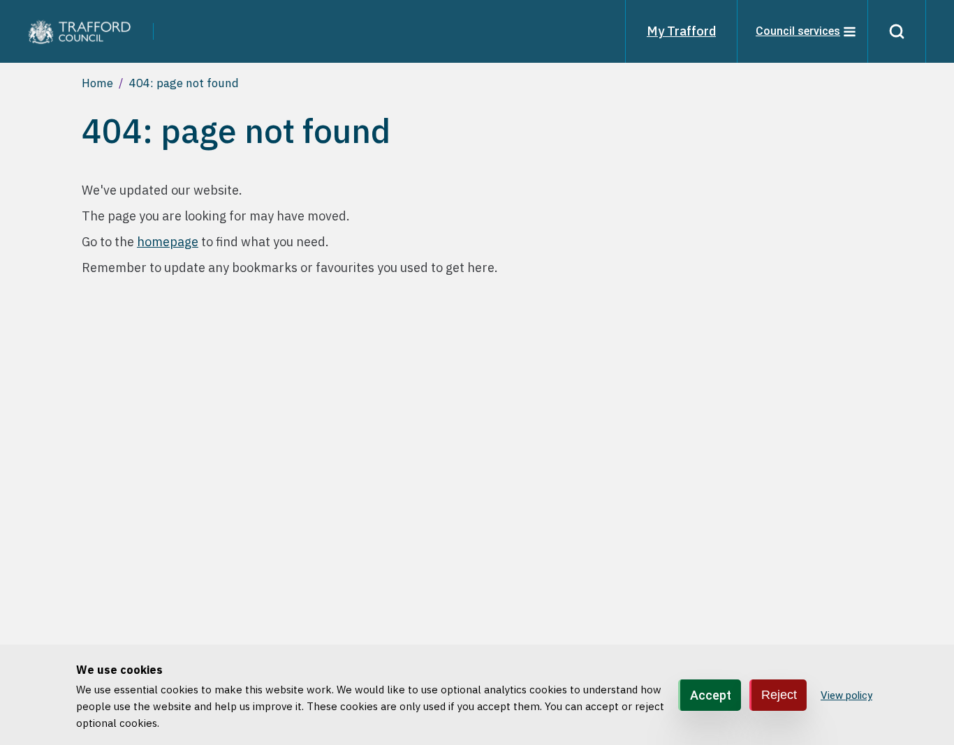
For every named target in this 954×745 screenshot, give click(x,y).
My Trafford (681, 31)
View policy (846, 695)
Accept (710, 694)
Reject (779, 694)
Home (97, 83)
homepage (167, 242)
